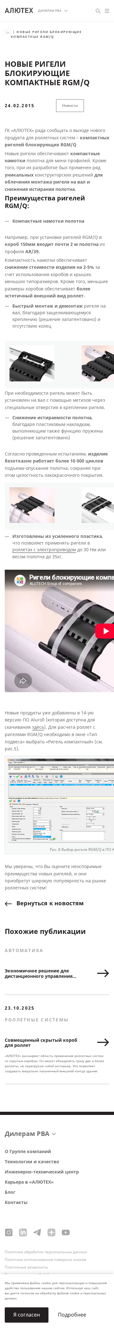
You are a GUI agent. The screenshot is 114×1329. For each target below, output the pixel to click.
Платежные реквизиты (26, 1267)
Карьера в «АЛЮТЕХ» (29, 1182)
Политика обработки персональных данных (46, 1252)
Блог (10, 1192)
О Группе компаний (28, 1151)
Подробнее (72, 1315)
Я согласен (26, 1315)
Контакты (16, 1202)
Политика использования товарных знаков (45, 1260)
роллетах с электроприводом (44, 549)
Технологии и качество (32, 1162)
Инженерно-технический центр (42, 1172)
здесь (38, 727)
